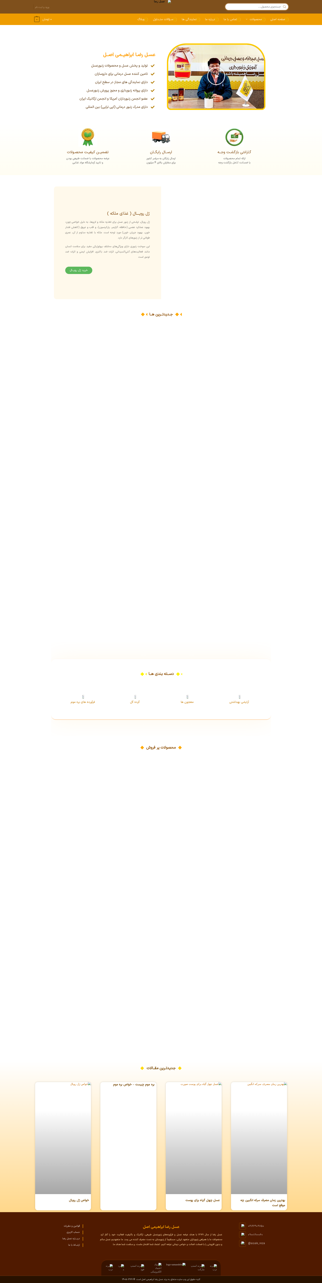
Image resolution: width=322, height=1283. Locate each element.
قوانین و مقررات (72, 1226)
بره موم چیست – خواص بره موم (134, 1084)
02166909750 (256, 1226)
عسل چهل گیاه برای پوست (203, 1200)
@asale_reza (256, 1243)
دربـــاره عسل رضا (71, 1239)
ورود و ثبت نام (42, 7)
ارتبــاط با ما (74, 1245)
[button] (42, 19)
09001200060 (255, 1235)
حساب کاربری (73, 1232)
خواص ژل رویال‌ (79, 1200)
